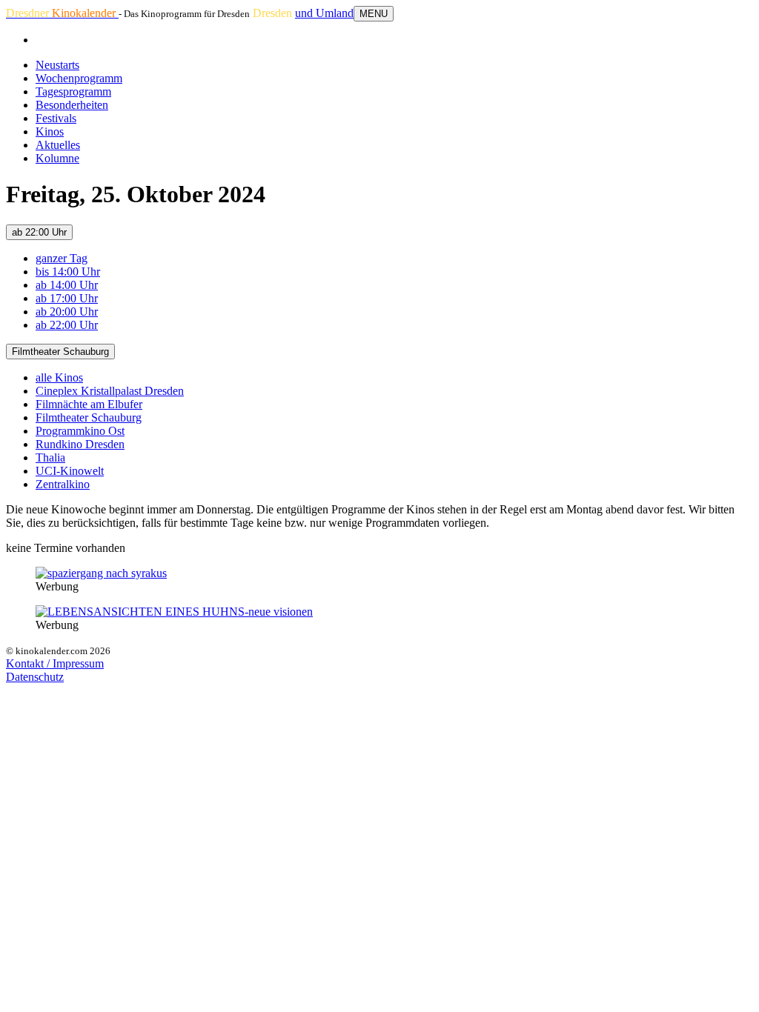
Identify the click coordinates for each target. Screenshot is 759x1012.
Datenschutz (35, 676)
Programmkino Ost (80, 431)
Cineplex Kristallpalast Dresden (110, 391)
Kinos (50, 131)
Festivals (56, 118)
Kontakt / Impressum (55, 663)
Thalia (50, 457)
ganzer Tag (61, 258)
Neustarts (57, 65)
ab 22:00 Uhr (39, 232)
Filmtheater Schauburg (60, 351)
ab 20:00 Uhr (67, 311)
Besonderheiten (72, 105)
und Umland (324, 13)
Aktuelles (58, 145)
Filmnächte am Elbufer (89, 404)
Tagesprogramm (73, 91)
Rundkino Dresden (80, 444)
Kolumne (57, 158)
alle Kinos (59, 377)
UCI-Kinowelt (70, 471)
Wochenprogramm (79, 78)
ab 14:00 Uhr (67, 285)
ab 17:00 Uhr (67, 298)
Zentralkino (63, 484)
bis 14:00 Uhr (68, 271)
